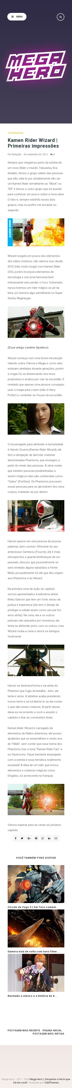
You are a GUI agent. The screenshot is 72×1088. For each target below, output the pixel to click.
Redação (16, 154)
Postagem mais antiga (48, 1033)
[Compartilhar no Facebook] (15, 838)
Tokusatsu (15, 133)
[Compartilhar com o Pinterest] (56, 838)
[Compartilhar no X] (22, 838)
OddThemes (52, 1082)
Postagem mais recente (24, 1030)
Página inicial (52, 1030)
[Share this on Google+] (29, 838)
